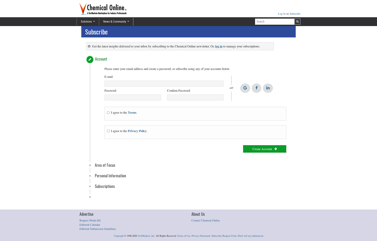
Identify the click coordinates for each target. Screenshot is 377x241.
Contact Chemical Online (205, 220)
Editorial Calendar (90, 225)
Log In (282, 13)
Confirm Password (178, 90)
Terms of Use (183, 235)
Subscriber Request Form (224, 235)
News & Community (115, 21)
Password (110, 90)
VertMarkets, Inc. (146, 235)
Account (101, 59)
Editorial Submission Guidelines (98, 229)
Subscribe (295, 13)
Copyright (119, 235)
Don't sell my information (250, 235)
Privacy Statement (201, 235)
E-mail (108, 76)
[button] (89, 59)
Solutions (86, 21)
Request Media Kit (90, 220)
